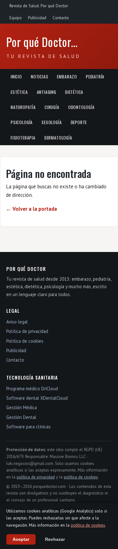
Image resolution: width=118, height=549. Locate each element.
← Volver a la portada (31, 208)
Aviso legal (17, 322)
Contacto (61, 17)
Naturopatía (23, 107)
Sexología (52, 122)
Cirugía (52, 107)
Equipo (15, 17)
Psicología (22, 122)
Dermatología (58, 137)
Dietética (74, 92)
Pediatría (95, 76)
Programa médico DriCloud (32, 389)
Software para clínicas (28, 427)
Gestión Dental (21, 417)
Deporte (79, 122)
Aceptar (21, 539)
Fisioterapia (23, 137)
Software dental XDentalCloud (37, 398)
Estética (19, 92)
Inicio (16, 76)
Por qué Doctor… (42, 41)
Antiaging (46, 92)
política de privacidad (36, 477)
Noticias (39, 76)
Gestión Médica (21, 407)
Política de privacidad (27, 331)
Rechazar (55, 539)
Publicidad (37, 17)
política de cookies (81, 477)
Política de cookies (24, 341)
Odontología (81, 107)
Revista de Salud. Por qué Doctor (38, 6)
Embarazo (67, 76)
